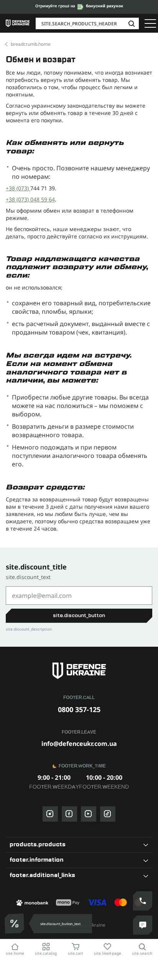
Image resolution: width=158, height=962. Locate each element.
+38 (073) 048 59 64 (30, 199)
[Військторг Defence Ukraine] (79, 670)
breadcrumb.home (31, 44)
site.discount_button (79, 615)
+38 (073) (18, 188)
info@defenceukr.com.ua (79, 743)
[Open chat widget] (142, 925)
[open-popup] (16, 924)
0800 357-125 (79, 709)
